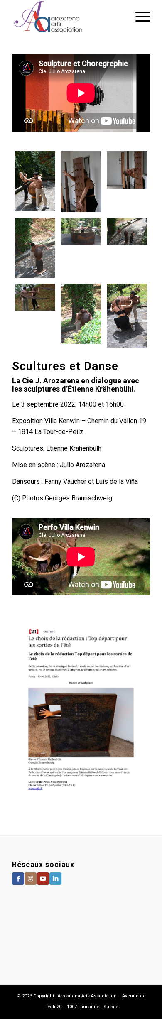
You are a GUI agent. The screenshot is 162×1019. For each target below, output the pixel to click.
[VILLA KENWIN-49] (81, 181)
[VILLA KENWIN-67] (127, 248)
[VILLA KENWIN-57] (127, 315)
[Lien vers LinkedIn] (55, 878)
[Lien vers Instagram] (31, 878)
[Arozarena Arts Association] (67, 16)
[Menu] (138, 16)
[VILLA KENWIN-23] (35, 248)
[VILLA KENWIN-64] (35, 181)
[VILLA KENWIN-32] (81, 315)
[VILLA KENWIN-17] (81, 248)
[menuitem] (138, 16)
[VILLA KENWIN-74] (35, 315)
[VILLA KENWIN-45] (127, 181)
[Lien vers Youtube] (43, 878)
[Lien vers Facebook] (18, 878)
